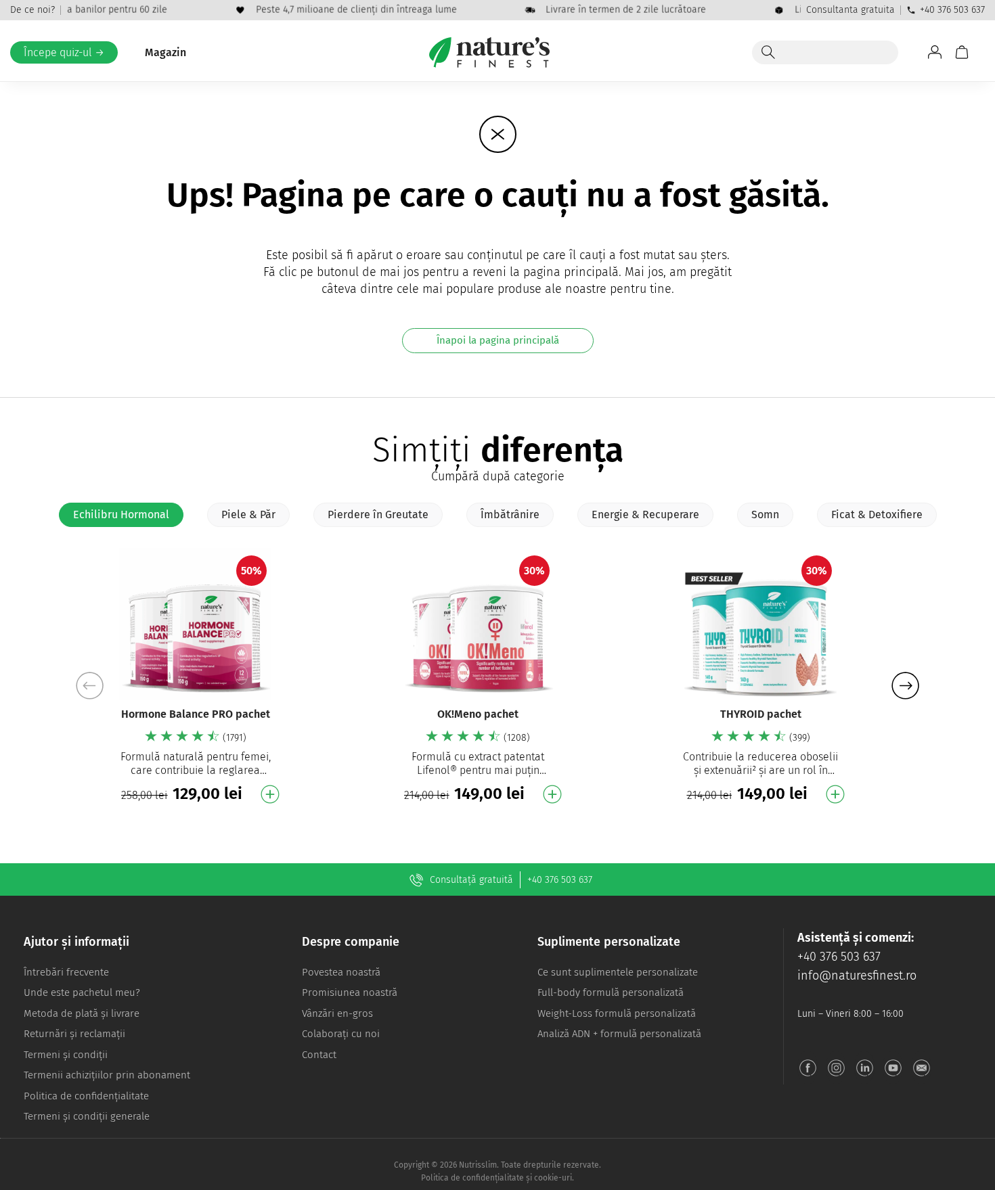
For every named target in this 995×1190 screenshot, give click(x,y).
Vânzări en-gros (337, 1013)
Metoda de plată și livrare (81, 1013)
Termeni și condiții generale (87, 1116)
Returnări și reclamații (74, 1034)
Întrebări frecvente (66, 972)
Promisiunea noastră (349, 992)
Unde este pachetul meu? (82, 992)
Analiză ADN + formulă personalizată (619, 1034)
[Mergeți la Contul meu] (935, 52)
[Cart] (962, 52)
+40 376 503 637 (952, 10)
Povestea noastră (341, 972)
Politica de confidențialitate (86, 1096)
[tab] (121, 515)
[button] (905, 685)
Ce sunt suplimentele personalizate (617, 972)
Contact (319, 1055)
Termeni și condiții (66, 1055)
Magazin (165, 52)
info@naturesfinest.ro (856, 975)
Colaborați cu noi (341, 1034)
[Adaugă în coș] (270, 794)
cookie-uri (553, 1178)
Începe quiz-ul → (64, 52)
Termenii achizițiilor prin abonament (107, 1075)
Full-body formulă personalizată (610, 992)
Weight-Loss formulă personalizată (616, 1013)
